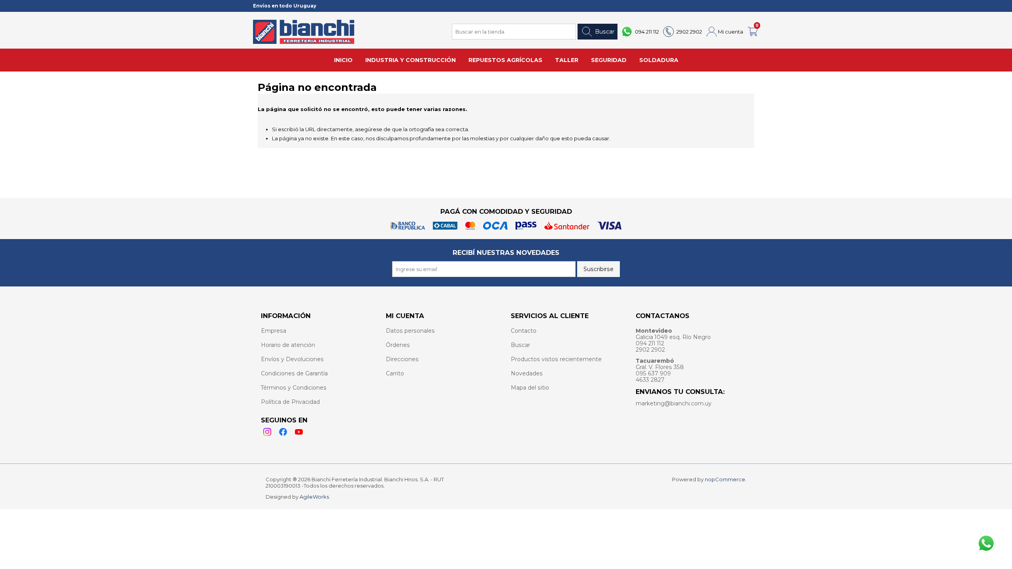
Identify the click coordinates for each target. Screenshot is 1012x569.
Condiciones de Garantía (294, 373)
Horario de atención (288, 345)
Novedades (527, 373)
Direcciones (402, 359)
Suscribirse (598, 269)
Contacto (523, 331)
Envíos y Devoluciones (292, 359)
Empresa (273, 331)
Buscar (604, 31)
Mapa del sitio (530, 387)
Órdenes (398, 345)
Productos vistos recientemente (556, 359)
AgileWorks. (315, 497)
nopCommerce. (725, 479)
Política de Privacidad (290, 402)
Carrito (395, 373)
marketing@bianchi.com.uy (674, 403)
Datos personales (410, 331)
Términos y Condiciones (294, 387)
